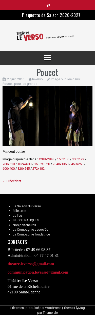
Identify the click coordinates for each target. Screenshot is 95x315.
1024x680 (24, 164)
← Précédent (12, 181)
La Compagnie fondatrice (31, 234)
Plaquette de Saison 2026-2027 (51, 15)
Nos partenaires (24, 225)
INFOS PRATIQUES (26, 220)
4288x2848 (46, 159)
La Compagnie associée (30, 229)
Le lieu (17, 215)
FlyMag (79, 308)
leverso (37, 79)
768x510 (9, 164)
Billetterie (19, 211)
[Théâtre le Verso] (47, 35)
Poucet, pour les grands (20, 84)
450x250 (77, 164)
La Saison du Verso (27, 206)
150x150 (63, 159)
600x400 (9, 168)
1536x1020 (42, 164)
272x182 (38, 168)
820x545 (23, 168)
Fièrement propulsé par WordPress (35, 308)
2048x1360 (60, 164)
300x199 (78, 159)
